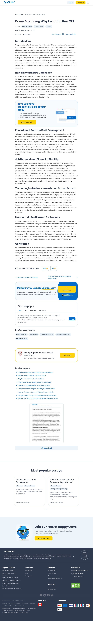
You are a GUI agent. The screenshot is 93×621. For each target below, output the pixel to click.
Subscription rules (7, 610)
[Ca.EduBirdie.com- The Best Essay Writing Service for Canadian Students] (40, 604)
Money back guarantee (55, 578)
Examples (28, 14)
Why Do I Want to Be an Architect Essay (32, 376)
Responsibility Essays (63, 334)
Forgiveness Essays (47, 334)
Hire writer (80, 3)
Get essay (67, 355)
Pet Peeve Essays (21, 338)
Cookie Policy (24, 612)
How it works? (52, 570)
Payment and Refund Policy (10, 612)
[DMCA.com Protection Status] (75, 585)
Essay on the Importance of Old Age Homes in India (35, 392)
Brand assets (52, 589)
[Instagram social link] (52, 595)
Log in (71, 3)
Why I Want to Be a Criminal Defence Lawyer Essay (59, 277)
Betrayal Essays (21, 334)
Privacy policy (6, 608)
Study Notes (29, 576)
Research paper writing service (11, 580)
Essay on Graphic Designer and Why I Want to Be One (36, 389)
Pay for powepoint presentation (11, 588)
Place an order (26, 122)
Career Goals (39, 26)
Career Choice (41, 14)
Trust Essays (34, 334)
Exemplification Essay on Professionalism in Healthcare (37, 395)
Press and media (53, 587)
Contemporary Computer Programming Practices (62, 480)
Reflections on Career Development (26, 480)
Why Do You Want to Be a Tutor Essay (31, 379)
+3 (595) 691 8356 (78, 577)
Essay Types (28, 570)
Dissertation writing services (10, 583)
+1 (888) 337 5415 (78, 573)
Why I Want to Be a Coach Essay (27, 277)
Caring (49, 26)
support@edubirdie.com (80, 570)
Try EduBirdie (67, 289)
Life (34, 14)
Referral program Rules (22, 610)
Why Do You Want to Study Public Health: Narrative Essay (38, 399)
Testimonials (52, 573)
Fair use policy (31, 608)
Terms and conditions (18, 608)
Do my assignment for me (10, 577)
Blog (26, 573)
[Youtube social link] (44, 595)
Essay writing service (8, 570)
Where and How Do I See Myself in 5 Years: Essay (34, 382)
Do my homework (7, 586)
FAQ (49, 576)
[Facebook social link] (41, 595)
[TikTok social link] (48, 595)
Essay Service (19, 14)
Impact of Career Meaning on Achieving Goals (34, 385)
